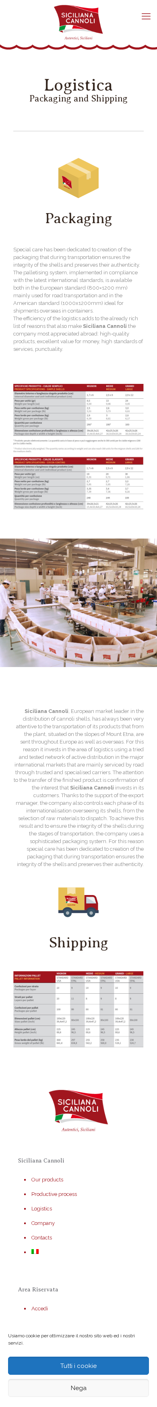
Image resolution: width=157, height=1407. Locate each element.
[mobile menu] (146, 16)
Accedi (39, 1308)
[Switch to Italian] (82, 1252)
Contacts (41, 1238)
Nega (79, 1388)
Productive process (54, 1194)
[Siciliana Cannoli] (78, 22)
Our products (47, 1180)
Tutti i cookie (78, 1366)
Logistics (41, 1209)
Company (43, 1223)
